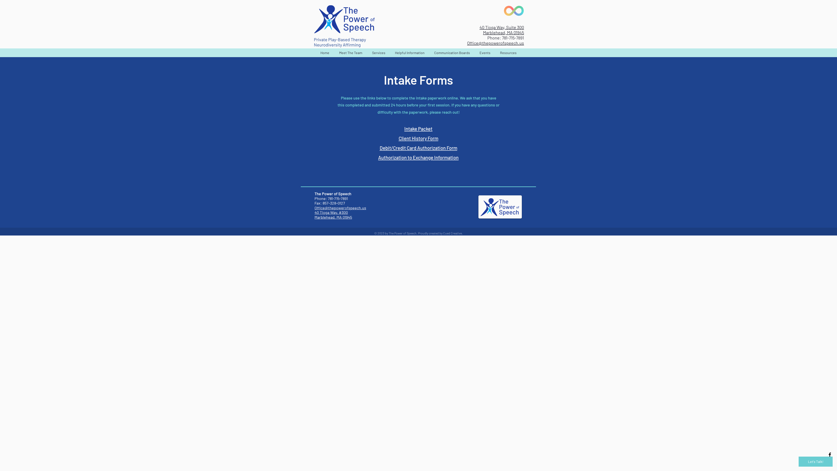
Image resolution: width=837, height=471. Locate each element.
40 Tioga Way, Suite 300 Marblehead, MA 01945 (502, 30)
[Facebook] (830, 454)
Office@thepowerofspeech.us (495, 43)
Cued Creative (452, 233)
